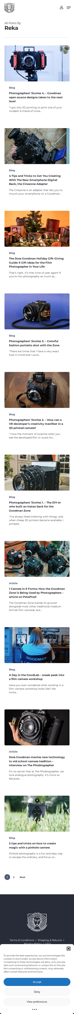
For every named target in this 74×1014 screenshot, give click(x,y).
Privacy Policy (33, 943)
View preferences (37, 1001)
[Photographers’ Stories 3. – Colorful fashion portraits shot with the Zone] (37, 311)
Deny (37, 991)
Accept (37, 981)
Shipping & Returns (50, 940)
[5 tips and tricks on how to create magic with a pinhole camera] (37, 814)
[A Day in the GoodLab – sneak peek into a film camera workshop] (37, 645)
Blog (12, 87)
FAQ (48, 943)
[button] (68, 948)
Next (22, 877)
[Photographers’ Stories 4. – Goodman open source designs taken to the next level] (37, 63)
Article (13, 583)
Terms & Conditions (22, 940)
